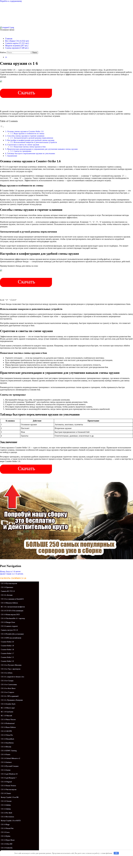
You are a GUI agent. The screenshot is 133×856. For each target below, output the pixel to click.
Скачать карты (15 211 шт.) (17, 43)
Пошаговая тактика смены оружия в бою (30, 147)
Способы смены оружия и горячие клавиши (25, 136)
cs (6, 57)
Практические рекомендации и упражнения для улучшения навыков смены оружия (42, 149)
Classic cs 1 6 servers (11, 574)
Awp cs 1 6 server (10, 571)
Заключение (12, 156)
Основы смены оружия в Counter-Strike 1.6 (25, 131)
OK (116, 853)
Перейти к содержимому (11, 1)
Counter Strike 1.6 (23, 12)
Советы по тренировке (22, 151)
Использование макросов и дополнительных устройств (35, 142)
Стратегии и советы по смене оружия (23, 144)
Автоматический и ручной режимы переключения (33, 138)
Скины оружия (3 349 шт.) (16, 48)
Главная (8, 38)
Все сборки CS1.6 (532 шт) (17, 41)
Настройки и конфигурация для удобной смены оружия (30, 140)
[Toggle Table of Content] (2, 127)
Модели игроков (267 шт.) (16, 45)
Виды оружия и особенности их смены (29, 134)
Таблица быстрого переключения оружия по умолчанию (31, 153)
